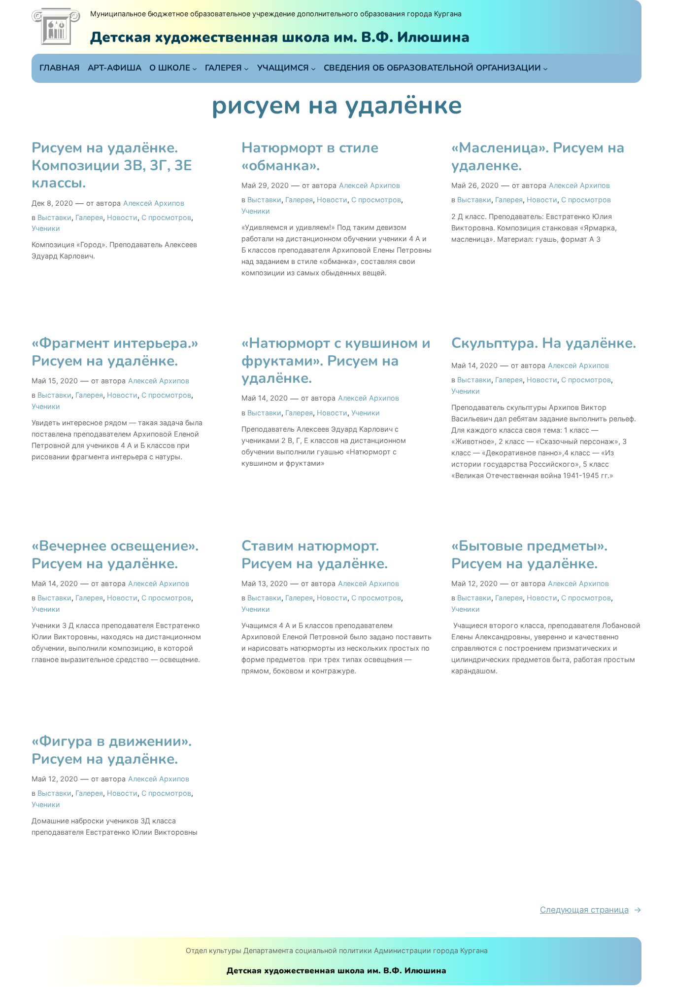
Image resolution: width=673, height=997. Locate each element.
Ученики (46, 228)
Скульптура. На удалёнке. (543, 343)
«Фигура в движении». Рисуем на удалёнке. (112, 750)
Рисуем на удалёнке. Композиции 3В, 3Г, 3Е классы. (112, 165)
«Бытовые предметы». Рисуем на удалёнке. (529, 554)
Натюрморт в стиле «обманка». (309, 156)
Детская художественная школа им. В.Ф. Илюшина (280, 37)
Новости (122, 217)
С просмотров (166, 217)
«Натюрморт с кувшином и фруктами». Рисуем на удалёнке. (336, 360)
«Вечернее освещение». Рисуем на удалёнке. (115, 554)
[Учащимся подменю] (313, 68)
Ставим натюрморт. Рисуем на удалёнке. (314, 554)
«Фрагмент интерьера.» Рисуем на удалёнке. (115, 351)
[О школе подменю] (194, 68)
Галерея (89, 217)
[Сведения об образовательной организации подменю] (545, 68)
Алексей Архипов (153, 203)
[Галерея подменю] (246, 68)
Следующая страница (590, 910)
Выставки (54, 217)
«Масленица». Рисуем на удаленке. (538, 156)
